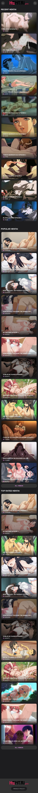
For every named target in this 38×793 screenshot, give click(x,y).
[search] (35, 3)
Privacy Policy (19, 788)
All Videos (19, 486)
